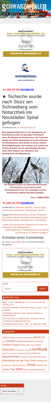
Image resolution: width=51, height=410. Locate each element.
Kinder (38, 345)
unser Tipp (9, 369)
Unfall (45, 365)
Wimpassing (40, 370)
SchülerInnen (7, 365)
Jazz (28, 345)
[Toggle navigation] (25, 21)
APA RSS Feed (12, 297)
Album (6, 337)
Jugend (32, 345)
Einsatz (33, 215)
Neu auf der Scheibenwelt (17, 353)
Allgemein (20, 207)
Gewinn (7, 344)
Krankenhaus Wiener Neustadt (15, 217)
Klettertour (41, 215)
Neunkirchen (11, 356)
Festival (20, 341)
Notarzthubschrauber (39, 217)
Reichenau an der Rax (16, 360)
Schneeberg (41, 220)
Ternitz (31, 364)
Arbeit (12, 337)
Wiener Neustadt (29, 369)
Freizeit (36, 207)
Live (33, 349)
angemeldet (16, 242)
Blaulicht (28, 207)
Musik (42, 349)
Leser (27, 350)
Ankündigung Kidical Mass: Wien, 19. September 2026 (24, 324)
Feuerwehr (29, 341)
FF (35, 341)
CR (34, 127)
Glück (23, 345)
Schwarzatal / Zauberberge (25, 210)
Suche (5, 284)
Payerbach (24, 357)
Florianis (40, 341)
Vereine (41, 210)
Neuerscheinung (33, 353)
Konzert (8, 349)
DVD (4, 341)
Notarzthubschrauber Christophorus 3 (18, 220)
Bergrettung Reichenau (19, 215)
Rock (32, 360)
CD (43, 337)
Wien (19, 369)
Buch (37, 337)
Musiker (5, 353)
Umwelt (39, 365)
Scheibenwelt (41, 361)
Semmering (17, 365)
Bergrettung (29, 338)
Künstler (21, 350)
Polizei (31, 357)
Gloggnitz (16, 345)
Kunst (16, 350)
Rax (35, 357)
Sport (24, 365)
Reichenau (42, 357)
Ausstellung (19, 337)
